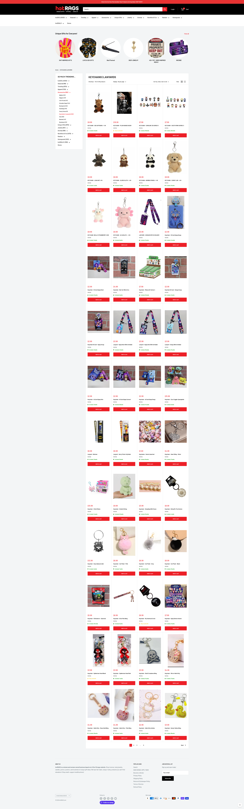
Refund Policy (137, 787)
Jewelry (129, 17)
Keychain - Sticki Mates (94, 509)
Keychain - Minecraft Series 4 (147, 290)
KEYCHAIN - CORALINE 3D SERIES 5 (149, 125)
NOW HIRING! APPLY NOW (141, 770)
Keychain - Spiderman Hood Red (122, 673)
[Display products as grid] (182, 82)
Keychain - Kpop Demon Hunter (173, 618)
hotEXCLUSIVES (60, 17)
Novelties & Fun (152, 17)
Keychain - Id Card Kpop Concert (122, 399)
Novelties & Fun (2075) (64, 133)
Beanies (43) (62, 119)
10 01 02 (89, 456)
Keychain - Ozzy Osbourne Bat (96, 564)
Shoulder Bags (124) (64, 103)
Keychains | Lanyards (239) (66, 114)
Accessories (105, 17)
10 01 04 (89, 128)
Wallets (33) (62, 95)
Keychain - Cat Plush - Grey (146, 564)
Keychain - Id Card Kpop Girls (95, 399)
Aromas (139, 17)
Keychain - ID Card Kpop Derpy (173, 235)
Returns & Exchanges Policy (141, 781)
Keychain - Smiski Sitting (120, 509)
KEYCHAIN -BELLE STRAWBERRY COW (98, 235)
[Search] (164, 9)
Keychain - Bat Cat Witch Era (121, 290)
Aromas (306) (62, 130)
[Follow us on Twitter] (104, 798)
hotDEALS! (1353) (63, 142)
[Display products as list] (185, 82)
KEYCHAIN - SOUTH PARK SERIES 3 (174, 125)
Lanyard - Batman (92, 454)
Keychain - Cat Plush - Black (172, 564)
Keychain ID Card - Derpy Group (173, 290)
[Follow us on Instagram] (108, 798)
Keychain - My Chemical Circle (147, 618)
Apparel (94, 17)
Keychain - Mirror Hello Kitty (172, 673)
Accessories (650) (63, 92)
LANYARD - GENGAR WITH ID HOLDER (149, 235)
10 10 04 (89, 621)
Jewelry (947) (62, 128)
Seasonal (72, 17)
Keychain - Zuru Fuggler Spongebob (174, 399)
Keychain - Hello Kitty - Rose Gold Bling (98, 728)
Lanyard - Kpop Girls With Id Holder (148, 344)
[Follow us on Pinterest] (112, 798)
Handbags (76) (63, 108)
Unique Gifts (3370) (63, 125)
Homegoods (176, 17)
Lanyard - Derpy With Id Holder (173, 344)
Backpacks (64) (63, 106)
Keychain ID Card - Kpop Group (96, 344)
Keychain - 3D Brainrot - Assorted (97, 618)
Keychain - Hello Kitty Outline (147, 728)
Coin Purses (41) (63, 100)
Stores (69, 23)
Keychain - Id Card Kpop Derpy (147, 399)
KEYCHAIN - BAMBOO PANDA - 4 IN (148, 180)
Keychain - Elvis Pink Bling (120, 618)
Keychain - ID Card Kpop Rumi (96, 290)
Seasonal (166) (62, 83)
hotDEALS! (58, 23)
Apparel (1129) (62, 89)
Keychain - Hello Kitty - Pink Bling (122, 728)
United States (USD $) (61, 795)
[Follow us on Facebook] (101, 798)
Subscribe (168, 778)
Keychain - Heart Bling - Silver (173, 454)
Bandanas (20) (63, 122)
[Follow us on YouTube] (115, 798)
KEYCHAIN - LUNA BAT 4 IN (95, 180)
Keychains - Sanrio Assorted (146, 454)
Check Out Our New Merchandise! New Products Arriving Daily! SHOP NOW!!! (122, 2)
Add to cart (99, 135)
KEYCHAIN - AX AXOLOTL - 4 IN (121, 235)
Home (56, 70)
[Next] (188, 48)
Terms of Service (138, 784)
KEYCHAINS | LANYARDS (66, 70)
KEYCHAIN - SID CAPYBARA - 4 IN (97, 125)
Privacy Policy (137, 775)
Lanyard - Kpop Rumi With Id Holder (122, 344)
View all (186, 34)
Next (182, 745)
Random (164, 17)
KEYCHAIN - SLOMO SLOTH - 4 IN (122, 180)
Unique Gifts (118, 17)
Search (135, 767)
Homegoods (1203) (63, 139)
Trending (83, 17)
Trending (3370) (62, 86)
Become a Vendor (138, 773)
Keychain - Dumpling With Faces (147, 509)
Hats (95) (61, 116)
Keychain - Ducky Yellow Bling (173, 728)
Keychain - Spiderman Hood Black (97, 673)
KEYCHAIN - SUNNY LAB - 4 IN (173, 180)
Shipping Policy (138, 778)
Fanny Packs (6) (63, 111)
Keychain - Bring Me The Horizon (173, 509)
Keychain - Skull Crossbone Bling (148, 673)
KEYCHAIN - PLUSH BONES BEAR (122, 125)
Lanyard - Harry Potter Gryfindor (122, 454)
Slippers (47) (62, 98)
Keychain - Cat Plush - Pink (120, 564)
